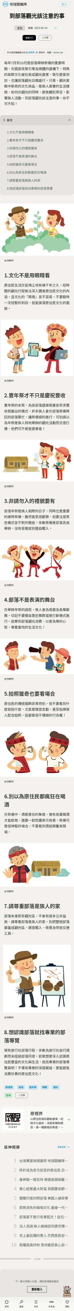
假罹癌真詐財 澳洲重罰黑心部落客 (43, 1245)
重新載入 (37, 1289)
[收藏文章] (55, 28)
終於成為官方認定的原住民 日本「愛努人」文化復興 (43, 1170)
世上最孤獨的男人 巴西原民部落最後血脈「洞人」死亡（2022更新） (43, 1235)
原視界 (31, 52)
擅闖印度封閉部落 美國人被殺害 (43, 1198)
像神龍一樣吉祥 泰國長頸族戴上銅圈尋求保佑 (43, 1179)
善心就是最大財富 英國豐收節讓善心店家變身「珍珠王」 (43, 1189)
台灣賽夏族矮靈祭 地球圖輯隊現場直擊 (43, 1161)
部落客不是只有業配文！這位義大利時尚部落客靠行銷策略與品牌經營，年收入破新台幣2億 (43, 1217)
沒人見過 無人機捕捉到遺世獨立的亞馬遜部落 (43, 1226)
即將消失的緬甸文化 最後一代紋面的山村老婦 (43, 1207)
